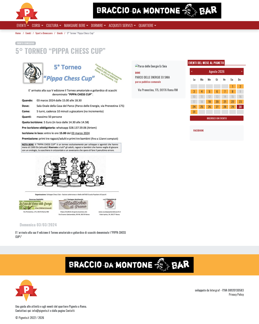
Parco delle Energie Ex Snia (152, 77)
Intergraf (215, 290)
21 (225, 102)
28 (224, 107)
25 (201, 107)
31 (194, 112)
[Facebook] (241, 284)
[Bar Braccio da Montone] (168, 10)
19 (209, 102)
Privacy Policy (236, 294)
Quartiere (146, 25)
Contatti (70, 311)
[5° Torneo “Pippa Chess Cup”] (71, 139)
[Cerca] (242, 25)
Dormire (97, 25)
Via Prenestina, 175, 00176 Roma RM (157, 90)
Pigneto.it (24, 318)
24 (194, 107)
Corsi (36, 25)
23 (240, 102)
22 (232, 102)
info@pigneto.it (40, 311)
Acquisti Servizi (121, 25)
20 (217, 102)
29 (232, 107)
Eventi (21, 25)
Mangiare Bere (74, 25)
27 (217, 107)
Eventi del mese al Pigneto (206, 63)
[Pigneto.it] (27, 10)
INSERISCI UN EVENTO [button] (217, 118)
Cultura (52, 25)
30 (240, 107)
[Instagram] (234, 284)
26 (209, 107)
